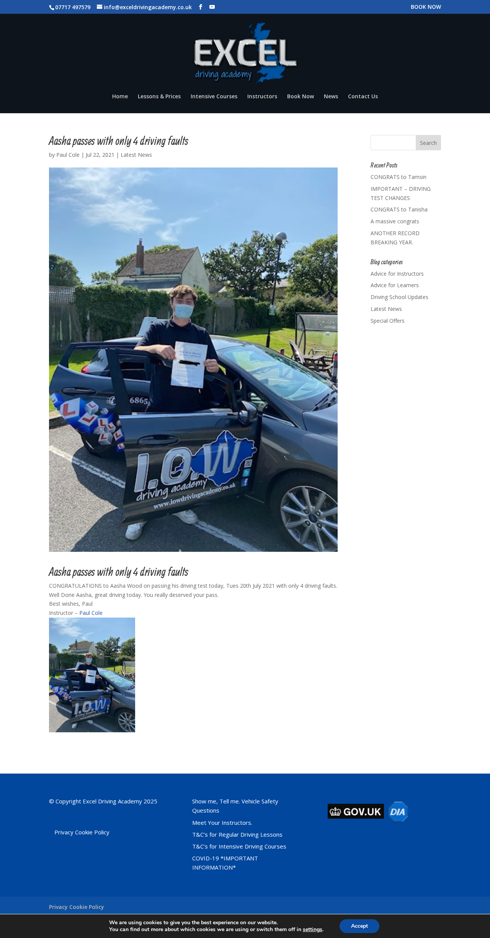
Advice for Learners (395, 285)
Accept (359, 926)
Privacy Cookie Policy (81, 832)
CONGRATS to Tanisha (399, 209)
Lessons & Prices (159, 97)
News (331, 97)
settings (312, 929)
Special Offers (388, 320)
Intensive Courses (214, 97)
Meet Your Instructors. (222, 822)
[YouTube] (212, 7)
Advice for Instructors (397, 273)
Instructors (262, 97)
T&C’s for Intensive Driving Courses (239, 846)
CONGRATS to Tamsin (398, 176)
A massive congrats (395, 221)
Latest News (136, 154)
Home (120, 97)
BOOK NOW (426, 7)
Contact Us (363, 97)
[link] (91, 612)
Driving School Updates (399, 297)
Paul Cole (68, 154)
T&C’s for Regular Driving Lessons (237, 834)
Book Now (300, 97)
